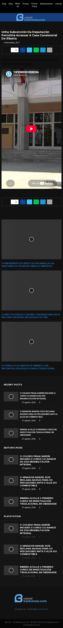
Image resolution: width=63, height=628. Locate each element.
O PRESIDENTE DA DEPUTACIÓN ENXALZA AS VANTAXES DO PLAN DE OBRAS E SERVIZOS (28, 264)
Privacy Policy (34, 5)
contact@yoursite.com (37, 609)
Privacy (26, 4)
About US (17, 5)
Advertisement (46, 4)
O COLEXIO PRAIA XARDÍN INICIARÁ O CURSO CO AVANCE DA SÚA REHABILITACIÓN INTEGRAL (38, 395)
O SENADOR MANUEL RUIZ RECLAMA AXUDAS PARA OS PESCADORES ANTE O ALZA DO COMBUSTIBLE (38, 414)
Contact (58, 4)
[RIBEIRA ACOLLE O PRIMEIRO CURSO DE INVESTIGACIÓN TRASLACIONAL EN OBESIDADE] (11, 433)
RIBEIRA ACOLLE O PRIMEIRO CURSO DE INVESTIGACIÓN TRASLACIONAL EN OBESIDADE (38, 432)
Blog (4, 4)
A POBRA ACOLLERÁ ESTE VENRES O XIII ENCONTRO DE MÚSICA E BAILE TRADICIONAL (28, 367)
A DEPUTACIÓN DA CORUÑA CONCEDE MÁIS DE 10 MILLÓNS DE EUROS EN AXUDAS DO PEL (31, 316)
